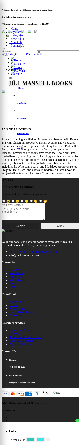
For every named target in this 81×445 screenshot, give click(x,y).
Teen (12, 286)
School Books (17, 280)
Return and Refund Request (25, 337)
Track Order (33, 3)
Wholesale (57, 3)
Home (13, 28)
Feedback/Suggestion (21, 340)
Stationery (15, 276)
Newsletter (7, 3)
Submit (20, 225)
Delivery (14, 333)
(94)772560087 (35, 53)
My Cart (15, 32)
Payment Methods (20, 344)
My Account (17, 38)
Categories (16, 35)
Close (60, 225)
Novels (13, 283)
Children (14, 269)
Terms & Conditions (21, 312)
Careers (13, 305)
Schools (45, 3)
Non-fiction (16, 273)
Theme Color (17, 439)
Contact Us (16, 45)
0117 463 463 (10, 53)
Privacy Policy (17, 308)
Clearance (20, 3)
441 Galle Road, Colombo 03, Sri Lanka (33, 251)
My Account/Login (20, 330)
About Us (15, 42)
